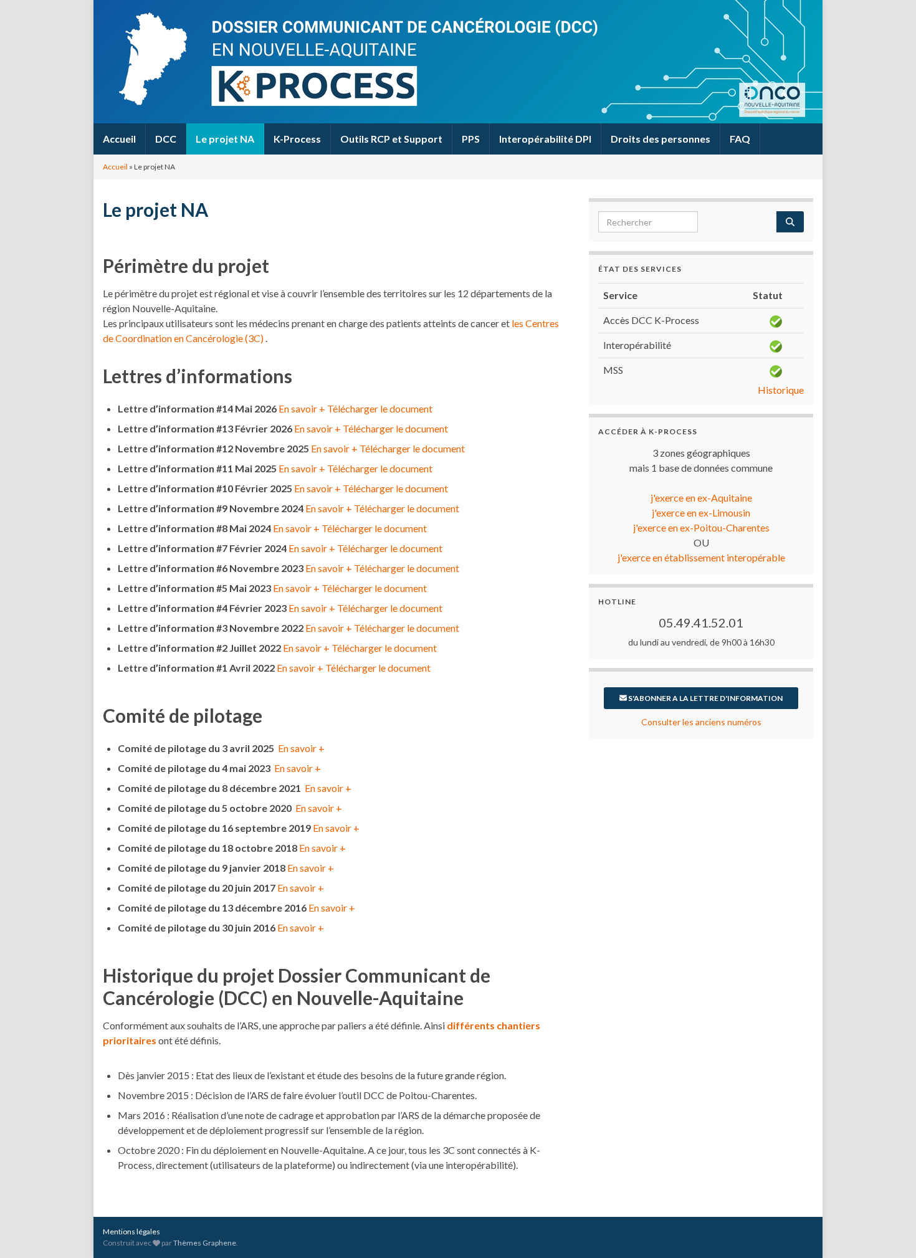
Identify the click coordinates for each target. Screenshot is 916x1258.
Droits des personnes (660, 139)
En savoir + (302, 408)
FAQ (740, 139)
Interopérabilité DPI (545, 139)
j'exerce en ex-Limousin (701, 512)
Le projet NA (225, 139)
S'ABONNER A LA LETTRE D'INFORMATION (705, 698)
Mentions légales (131, 1231)
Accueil (119, 139)
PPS (471, 139)
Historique (781, 390)
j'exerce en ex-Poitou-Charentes (701, 527)
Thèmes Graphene (204, 1242)
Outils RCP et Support (391, 139)
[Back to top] (888, 1230)
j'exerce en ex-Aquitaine (701, 497)
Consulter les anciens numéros (701, 722)
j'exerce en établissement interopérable (701, 557)
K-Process (297, 139)
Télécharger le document (379, 408)
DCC (165, 139)
